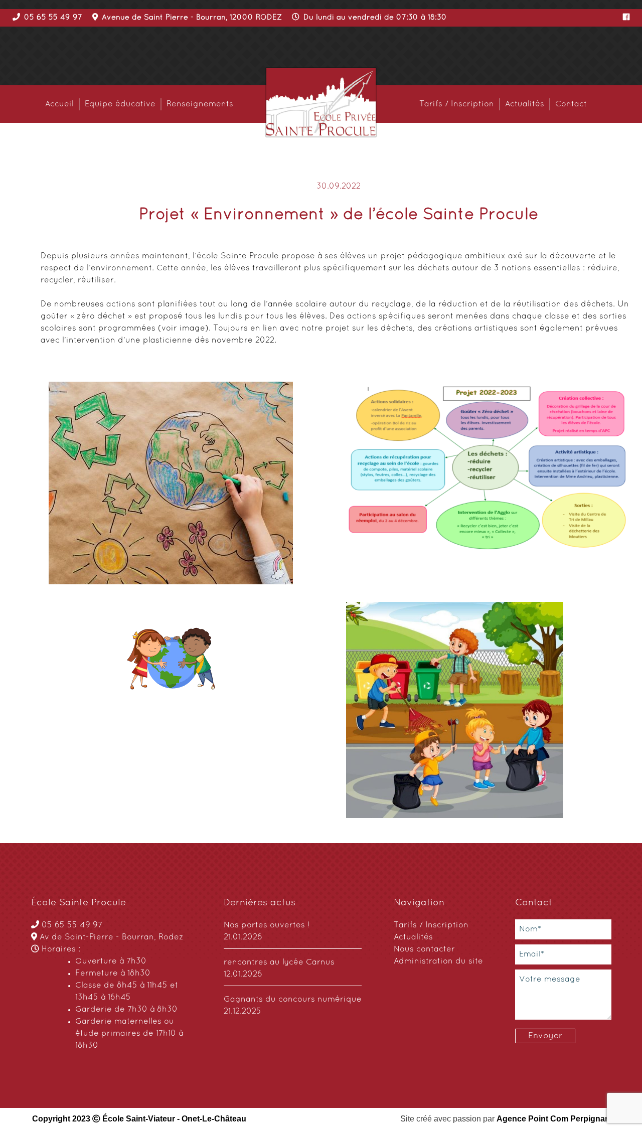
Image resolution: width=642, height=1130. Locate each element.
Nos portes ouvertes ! (266, 925)
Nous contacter (424, 949)
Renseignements (200, 104)
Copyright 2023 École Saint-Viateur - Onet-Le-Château (139, 1118)
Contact (571, 104)
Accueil (59, 104)
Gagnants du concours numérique (293, 999)
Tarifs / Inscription (456, 104)
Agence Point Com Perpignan (553, 1118)
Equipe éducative (120, 104)
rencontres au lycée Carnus (279, 962)
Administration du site (438, 961)
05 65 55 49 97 (72, 925)
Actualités (524, 104)
